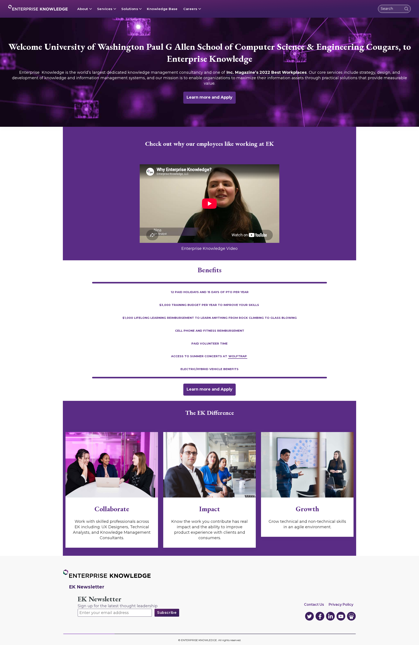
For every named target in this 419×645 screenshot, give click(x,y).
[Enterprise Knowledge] (38, 7)
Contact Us (314, 604)
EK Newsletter (99, 599)
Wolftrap (237, 355)
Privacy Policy (341, 604)
